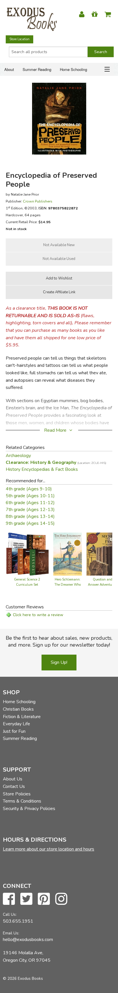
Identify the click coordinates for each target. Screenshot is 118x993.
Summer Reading (37, 69)
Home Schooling (73, 69)
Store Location (19, 39)
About (9, 69)
